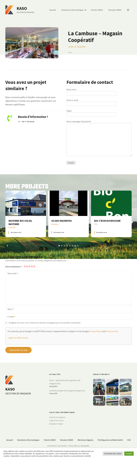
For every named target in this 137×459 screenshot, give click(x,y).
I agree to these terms (18, 337)
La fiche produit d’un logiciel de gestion (67, 390)
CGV (129, 440)
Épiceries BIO (16, 232)
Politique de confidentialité (110, 440)
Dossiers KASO (115, 10)
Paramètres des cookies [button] (112, 453)
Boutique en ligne (56, 424)
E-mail (9, 316)
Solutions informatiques (72, 10)
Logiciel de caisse (56, 420)
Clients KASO (97, 10)
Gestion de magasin (57, 417)
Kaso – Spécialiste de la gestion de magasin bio (64, 382)
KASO (22, 8)
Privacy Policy (95, 331)
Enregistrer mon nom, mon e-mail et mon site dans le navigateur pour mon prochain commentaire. (45, 323)
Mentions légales (85, 440)
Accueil (53, 10)
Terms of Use (112, 331)
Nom (8, 309)
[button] (7, 246)
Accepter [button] (129, 453)
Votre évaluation (13, 266)
